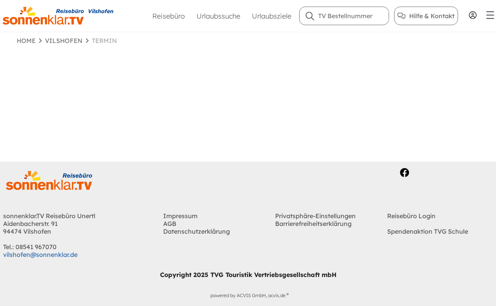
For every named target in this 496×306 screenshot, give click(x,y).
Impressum (180, 216)
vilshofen (64, 40)
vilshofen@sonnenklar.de (40, 254)
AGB (169, 223)
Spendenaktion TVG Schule (427, 231)
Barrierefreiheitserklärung (313, 223)
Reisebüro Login (411, 216)
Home (26, 40)
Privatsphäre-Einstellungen (315, 216)
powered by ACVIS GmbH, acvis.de (248, 295)
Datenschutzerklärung (196, 231)
